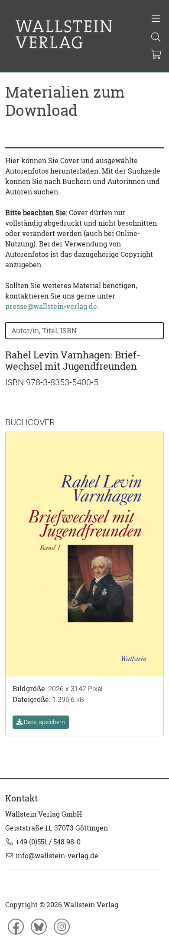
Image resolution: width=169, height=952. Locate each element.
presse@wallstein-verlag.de (51, 306)
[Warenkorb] (156, 55)
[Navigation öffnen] (156, 19)
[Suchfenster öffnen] (156, 38)
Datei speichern (44, 722)
